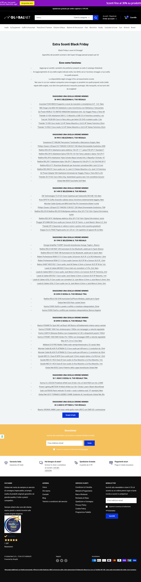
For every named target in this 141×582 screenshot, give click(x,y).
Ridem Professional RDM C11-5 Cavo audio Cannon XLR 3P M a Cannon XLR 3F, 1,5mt (71, 260)
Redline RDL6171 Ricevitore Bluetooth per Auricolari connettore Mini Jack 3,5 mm (71, 165)
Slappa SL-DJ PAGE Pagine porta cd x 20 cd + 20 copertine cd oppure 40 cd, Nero (71, 230)
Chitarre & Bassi (59, 28)
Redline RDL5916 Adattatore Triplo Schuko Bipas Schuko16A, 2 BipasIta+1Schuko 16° (71, 158)
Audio (6, 28)
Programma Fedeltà (83, 512)
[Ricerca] (95, 17)
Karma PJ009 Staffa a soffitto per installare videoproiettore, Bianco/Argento (71, 310)
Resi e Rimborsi (81, 494)
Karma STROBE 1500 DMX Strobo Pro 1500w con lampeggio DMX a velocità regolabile (71, 337)
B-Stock (127, 28)
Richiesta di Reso (82, 498)
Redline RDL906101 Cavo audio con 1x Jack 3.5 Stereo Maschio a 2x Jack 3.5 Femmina (71, 169)
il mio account (109, 19)
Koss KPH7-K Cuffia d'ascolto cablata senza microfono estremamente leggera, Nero (71, 200)
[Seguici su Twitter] (61, 560)
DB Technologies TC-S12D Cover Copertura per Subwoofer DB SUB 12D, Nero (71, 196)
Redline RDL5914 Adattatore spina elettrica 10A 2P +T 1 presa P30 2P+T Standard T (71, 150)
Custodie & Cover (111, 28)
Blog (44, 498)
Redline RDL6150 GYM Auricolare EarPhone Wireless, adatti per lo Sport (71, 299)
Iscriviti (112, 516)
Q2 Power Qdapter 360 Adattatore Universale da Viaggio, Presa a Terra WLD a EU (71, 173)
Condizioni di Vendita (83, 487)
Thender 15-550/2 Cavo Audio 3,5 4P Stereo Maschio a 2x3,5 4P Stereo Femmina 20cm (71, 127)
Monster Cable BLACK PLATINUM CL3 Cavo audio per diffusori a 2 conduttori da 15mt (71, 348)
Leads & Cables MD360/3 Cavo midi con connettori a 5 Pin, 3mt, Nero (71, 268)
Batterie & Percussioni (75, 28)
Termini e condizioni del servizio (54, 501)
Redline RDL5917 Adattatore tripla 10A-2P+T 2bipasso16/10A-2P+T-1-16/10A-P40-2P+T (71, 161)
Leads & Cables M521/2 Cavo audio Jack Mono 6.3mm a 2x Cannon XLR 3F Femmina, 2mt (71, 272)
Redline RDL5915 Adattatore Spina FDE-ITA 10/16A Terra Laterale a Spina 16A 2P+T (71, 154)
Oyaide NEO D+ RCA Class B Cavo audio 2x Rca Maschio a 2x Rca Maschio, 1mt (71, 364)
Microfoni (93, 28)
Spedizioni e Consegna (84, 501)
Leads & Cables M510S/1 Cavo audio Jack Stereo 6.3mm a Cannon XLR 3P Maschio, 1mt (71, 276)
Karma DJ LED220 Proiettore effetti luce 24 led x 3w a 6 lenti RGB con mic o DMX (71, 383)
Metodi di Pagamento (83, 491)
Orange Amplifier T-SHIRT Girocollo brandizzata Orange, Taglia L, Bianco (71, 245)
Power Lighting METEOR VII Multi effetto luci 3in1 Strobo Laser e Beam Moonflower (71, 387)
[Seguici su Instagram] (65, 560)
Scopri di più (70, 415)
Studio (100, 28)
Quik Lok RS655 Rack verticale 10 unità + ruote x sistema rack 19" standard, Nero (71, 391)
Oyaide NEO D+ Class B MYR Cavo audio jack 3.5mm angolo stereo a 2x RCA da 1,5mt (71, 356)
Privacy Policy (80, 505)
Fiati (86, 28)
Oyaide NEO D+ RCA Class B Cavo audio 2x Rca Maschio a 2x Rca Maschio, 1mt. (71, 360)
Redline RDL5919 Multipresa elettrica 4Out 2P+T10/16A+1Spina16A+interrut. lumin (71, 218)
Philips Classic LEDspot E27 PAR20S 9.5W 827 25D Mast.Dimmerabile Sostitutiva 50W (71, 146)
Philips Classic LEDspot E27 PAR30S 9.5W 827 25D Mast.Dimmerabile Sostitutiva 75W (71, 207)
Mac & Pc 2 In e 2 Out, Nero (71, 341)
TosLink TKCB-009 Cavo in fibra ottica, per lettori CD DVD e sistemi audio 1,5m (71, 119)
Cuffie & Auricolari (28, 28)
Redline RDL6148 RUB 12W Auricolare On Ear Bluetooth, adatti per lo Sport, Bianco (71, 249)
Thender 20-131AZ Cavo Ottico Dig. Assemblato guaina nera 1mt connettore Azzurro (71, 177)
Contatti (45, 494)
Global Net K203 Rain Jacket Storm (71, 303)
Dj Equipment (15, 28)
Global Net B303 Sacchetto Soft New (71, 181)
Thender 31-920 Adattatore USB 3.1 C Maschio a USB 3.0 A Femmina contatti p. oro (71, 116)
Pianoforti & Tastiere (44, 28)
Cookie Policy (80, 509)
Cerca (44, 487)
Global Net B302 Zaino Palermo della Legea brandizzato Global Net (71, 368)
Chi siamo (46, 491)
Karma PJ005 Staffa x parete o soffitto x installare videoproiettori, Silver (71, 306)
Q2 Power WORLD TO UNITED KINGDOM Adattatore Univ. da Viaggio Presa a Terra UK (71, 112)
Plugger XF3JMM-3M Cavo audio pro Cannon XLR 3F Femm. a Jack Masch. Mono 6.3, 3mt (71, 222)
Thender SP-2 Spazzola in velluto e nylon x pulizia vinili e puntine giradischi (71, 226)
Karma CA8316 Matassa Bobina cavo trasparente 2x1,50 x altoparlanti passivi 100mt (71, 333)
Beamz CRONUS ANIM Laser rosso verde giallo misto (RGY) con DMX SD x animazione (71, 410)
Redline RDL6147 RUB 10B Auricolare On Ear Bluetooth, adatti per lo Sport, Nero (71, 253)
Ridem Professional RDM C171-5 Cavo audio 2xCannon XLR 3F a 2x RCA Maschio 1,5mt (71, 257)
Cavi (120, 28)
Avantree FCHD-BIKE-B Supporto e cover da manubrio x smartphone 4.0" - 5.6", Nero (71, 104)
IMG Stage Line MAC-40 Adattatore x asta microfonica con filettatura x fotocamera (71, 108)
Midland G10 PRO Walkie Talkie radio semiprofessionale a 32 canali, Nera (71, 345)
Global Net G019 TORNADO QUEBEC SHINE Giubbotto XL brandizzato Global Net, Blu (72, 394)
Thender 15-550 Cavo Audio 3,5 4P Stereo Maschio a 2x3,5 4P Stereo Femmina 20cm (71, 123)
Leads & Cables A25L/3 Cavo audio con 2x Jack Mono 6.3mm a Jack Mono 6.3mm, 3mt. (71, 283)
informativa (84, 449)
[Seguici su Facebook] (57, 560)
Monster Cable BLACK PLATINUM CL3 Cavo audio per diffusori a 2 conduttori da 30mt (71, 352)
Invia (89, 443)
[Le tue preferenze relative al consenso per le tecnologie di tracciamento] (2, 436)
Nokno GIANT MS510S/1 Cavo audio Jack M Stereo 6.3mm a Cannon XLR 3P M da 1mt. (71, 264)
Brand (133, 28)
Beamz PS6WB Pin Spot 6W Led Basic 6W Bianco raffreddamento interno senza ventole (71, 325)
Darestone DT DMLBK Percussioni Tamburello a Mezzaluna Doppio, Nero (71, 142)
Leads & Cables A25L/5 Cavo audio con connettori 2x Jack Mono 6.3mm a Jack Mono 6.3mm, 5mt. (71, 280)
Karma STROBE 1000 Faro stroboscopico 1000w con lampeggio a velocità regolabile (71, 329)
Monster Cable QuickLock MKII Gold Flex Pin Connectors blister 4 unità (71, 204)
